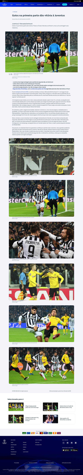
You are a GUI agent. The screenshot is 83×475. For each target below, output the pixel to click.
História (24, 447)
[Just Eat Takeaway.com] (54, 433)
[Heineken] (24, 433)
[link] (11, 4)
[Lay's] (33, 433)
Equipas (24, 442)
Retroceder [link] (15, 11)
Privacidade (16, 462)
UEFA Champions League (4, 4)
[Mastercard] (41, 433)
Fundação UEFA (38, 444)
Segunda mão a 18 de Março (20, 89)
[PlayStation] (28, 433)
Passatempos (13, 451)
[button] (40, 4)
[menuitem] (12, 4)
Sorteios (12, 449)
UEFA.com (37, 442)
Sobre (24, 449)
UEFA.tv (12, 447)
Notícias (24, 444)
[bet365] (50, 433)
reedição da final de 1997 (21, 92)
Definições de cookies (66, 462)
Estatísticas (13, 454)
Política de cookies (50, 462)
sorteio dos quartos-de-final (38, 89)
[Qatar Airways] (59, 433)
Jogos (12, 442)
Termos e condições (33, 462)
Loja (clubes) (25, 451)
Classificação (13, 444)
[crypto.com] (46, 433)
